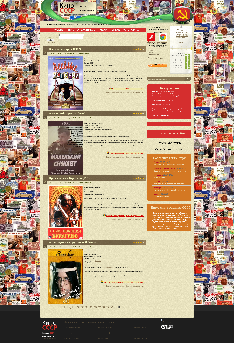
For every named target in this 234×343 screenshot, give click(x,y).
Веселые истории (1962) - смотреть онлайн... (128, 89)
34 (87, 307)
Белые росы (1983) (162, 196)
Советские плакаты (140, 327)
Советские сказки (102, 338)
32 (78, 307)
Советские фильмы (118, 92)
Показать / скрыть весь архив (181, 41)
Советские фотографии (71, 338)
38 (103, 307)
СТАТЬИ (135, 30)
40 (111, 307)
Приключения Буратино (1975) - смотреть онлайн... (125, 216)
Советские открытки (140, 338)
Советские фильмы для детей (135, 92)
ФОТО (126, 30)
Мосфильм (98, 261)
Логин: (53, 35)
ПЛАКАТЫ (116, 30)
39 (107, 307)
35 (91, 307)
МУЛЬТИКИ (73, 30)
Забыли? (55, 37)
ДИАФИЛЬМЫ (88, 30)
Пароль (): (53, 37)
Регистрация (51, 42)
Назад (67, 307)
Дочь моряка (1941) (162, 177)
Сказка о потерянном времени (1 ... (170, 171)
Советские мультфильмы (72, 327)
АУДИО (103, 30)
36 (95, 307)
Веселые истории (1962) (65, 49)
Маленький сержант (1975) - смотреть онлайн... (126, 153)
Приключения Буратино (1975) (69, 178)
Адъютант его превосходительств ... (170, 165)
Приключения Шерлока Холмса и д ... (170, 190)
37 (99, 307)
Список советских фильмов (106, 333)
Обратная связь (154, 54)
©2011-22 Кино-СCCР (49, 338)
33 (82, 307)
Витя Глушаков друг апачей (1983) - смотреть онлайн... (123, 282)
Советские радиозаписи (104, 327)
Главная (108, 92)
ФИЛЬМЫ (59, 30)
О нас (150, 51)
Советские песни (139, 333)
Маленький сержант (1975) (67, 113)
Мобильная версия (155, 58)
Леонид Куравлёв (107, 267)
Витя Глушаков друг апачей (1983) (72, 242)
